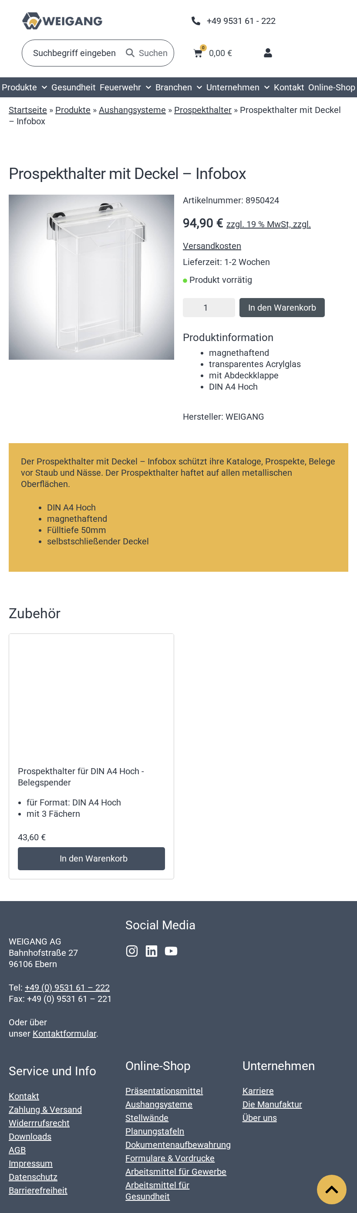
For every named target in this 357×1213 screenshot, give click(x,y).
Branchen (173, 87)
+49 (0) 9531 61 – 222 (67, 987)
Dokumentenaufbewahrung (178, 1145)
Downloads (30, 1136)
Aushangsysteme (132, 110)
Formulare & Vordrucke (170, 1158)
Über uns (259, 1118)
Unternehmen (232, 87)
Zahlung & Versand (45, 1109)
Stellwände (146, 1118)
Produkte (19, 87)
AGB (17, 1150)
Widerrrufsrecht (39, 1123)
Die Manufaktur (272, 1104)
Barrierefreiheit (38, 1190)
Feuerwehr (120, 87)
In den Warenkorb (282, 307)
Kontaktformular (64, 1033)
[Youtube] (171, 951)
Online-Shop (331, 87)
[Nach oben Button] (332, 1189)
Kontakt (289, 87)
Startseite (28, 110)
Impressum (31, 1163)
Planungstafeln (154, 1131)
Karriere (258, 1091)
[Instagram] (131, 951)
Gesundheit (73, 87)
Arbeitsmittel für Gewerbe (175, 1172)
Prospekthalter (203, 110)
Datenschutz (33, 1177)
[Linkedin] (151, 951)
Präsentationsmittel (164, 1091)
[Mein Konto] (268, 52)
